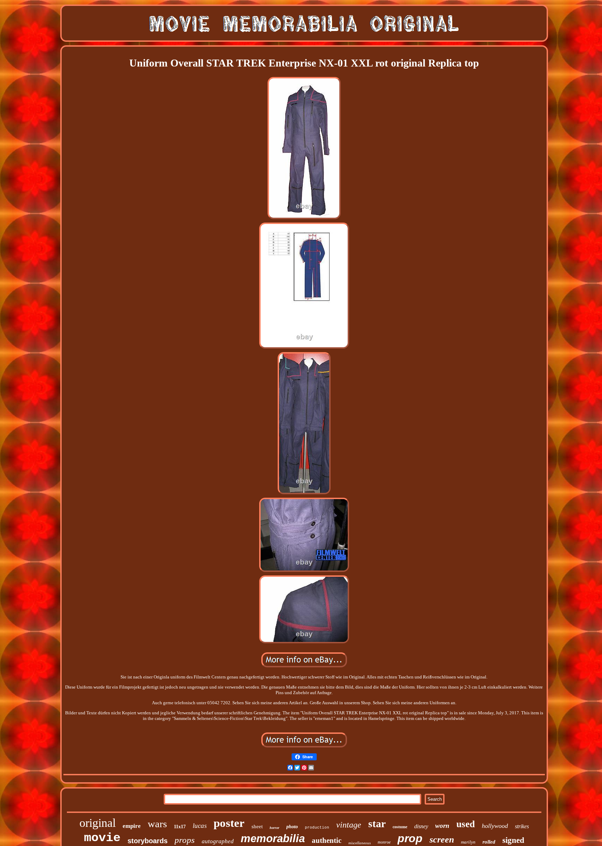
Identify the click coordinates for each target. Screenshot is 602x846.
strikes (522, 826)
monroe (384, 842)
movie (102, 838)
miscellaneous (359, 843)
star (377, 823)
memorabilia (273, 838)
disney (421, 826)
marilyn (468, 842)
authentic (326, 840)
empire (132, 826)
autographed (218, 841)
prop (410, 838)
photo (292, 826)
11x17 (180, 826)
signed (513, 840)
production (317, 827)
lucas (200, 825)
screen (442, 840)
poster (229, 823)
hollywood (495, 825)
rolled (489, 842)
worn (442, 825)
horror (274, 828)
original (97, 822)
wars (157, 823)
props (185, 840)
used (465, 824)
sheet (257, 826)
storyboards (148, 841)
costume (400, 826)
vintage (348, 824)
